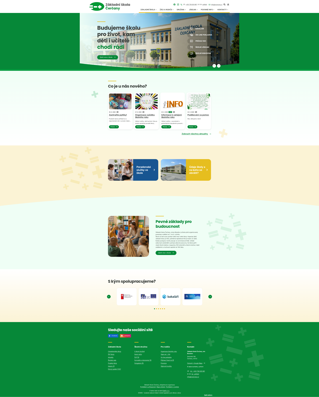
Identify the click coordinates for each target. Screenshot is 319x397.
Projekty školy (112, 363)
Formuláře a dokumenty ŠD (142, 360)
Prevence (164, 363)
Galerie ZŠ (111, 366)
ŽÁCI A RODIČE (166, 10)
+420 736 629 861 (191, 4)
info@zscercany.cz (216, 4)
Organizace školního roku (169, 351)
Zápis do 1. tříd (165, 354)
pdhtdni (205, 4)
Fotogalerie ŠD (139, 363)
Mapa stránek (161, 387)
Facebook (114, 335)
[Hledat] (224, 4)
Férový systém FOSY (114, 369)
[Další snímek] (210, 296)
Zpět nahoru (208, 395)
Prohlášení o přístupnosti (148, 387)
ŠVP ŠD (136, 357)
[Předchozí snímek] (109, 296)
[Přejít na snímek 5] (162, 309)
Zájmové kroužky (166, 366)
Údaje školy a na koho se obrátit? (197, 169)
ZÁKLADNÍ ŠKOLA (147, 10)
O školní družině (139, 351)
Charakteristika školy (114, 351)
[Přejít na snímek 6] (164, 309)
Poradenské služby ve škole (143, 169)
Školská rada (112, 360)
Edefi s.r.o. (166, 391)
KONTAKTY (222, 10)
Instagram (127, 335)
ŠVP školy (111, 354)
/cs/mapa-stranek (228, 4)
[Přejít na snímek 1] (155, 309)
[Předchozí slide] (214, 66)
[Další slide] (218, 66)
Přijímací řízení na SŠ (167, 360)
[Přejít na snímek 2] (157, 309)
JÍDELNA (192, 10)
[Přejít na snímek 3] (159, 309)
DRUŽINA (180, 10)
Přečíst (112, 127)
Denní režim (138, 354)
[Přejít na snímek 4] (160, 309)
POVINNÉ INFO (207, 10)
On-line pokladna (166, 357)
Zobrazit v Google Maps (194, 363)
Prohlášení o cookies (172, 387)
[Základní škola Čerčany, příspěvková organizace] (96, 6)
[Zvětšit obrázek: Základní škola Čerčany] (128, 236)
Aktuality (110, 357)
